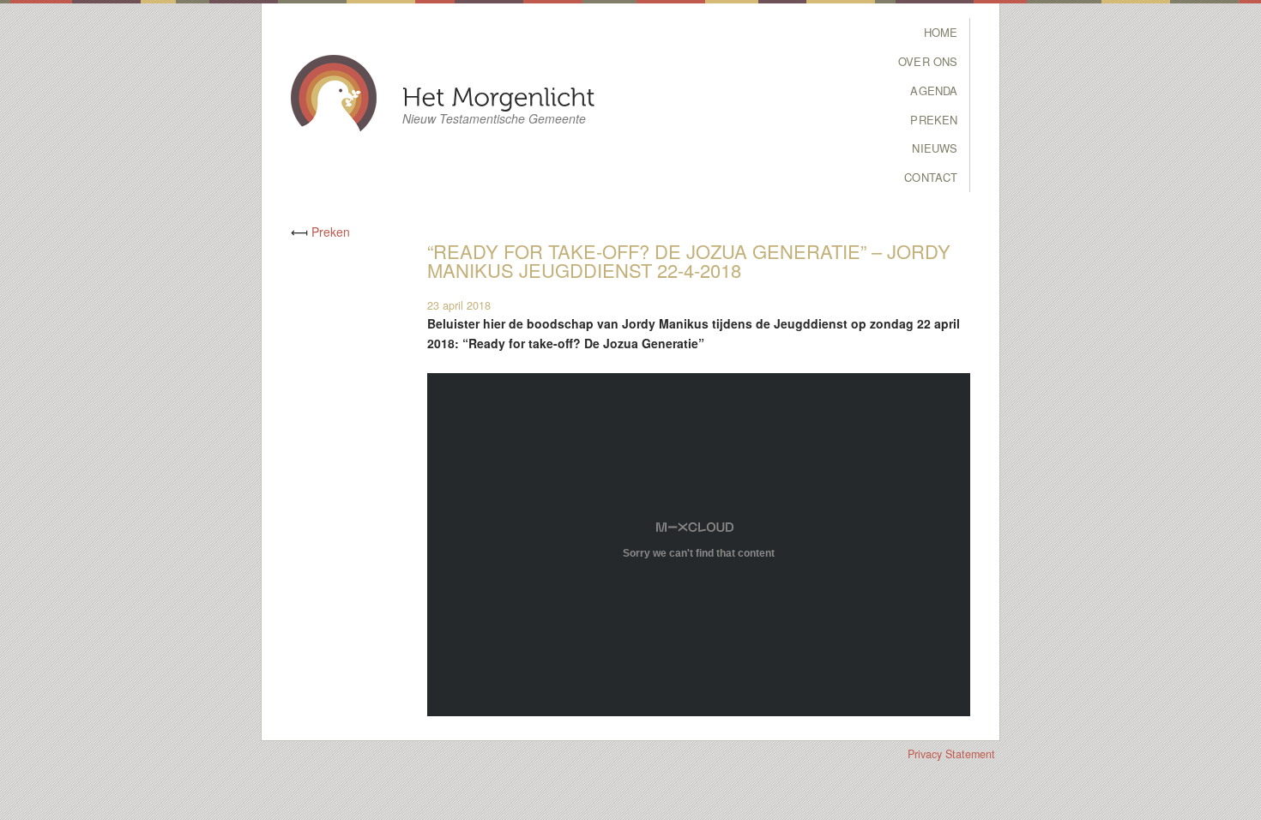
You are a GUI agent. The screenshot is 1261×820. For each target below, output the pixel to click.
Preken (933, 120)
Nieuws (934, 148)
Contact (930, 177)
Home (941, 32)
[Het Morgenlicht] (498, 95)
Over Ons (927, 61)
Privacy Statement (951, 754)
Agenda (933, 90)
